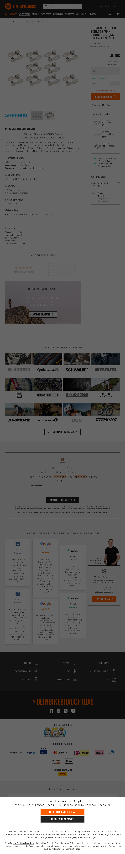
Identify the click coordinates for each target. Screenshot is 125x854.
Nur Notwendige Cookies (62, 819)
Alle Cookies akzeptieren (60, 812)
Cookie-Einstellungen (90, 804)
